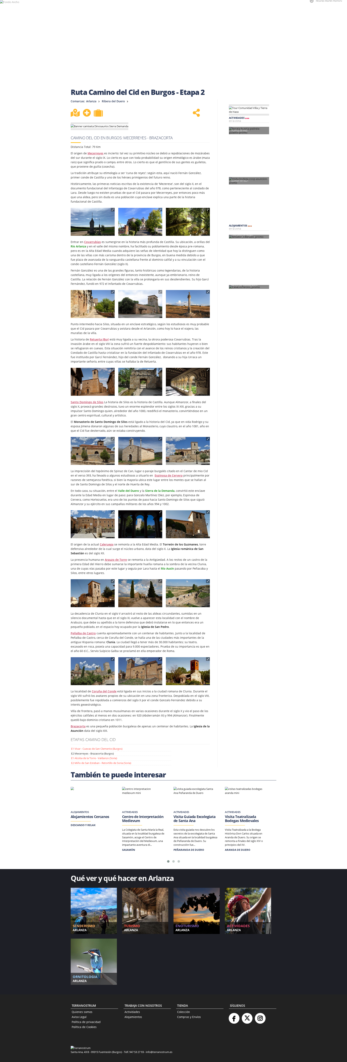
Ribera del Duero (113, 101)
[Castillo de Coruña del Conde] (93, 671)
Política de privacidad (86, 1022)
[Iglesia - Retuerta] (93, 382)
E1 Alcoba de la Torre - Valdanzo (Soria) (94, 758)
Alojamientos (133, 1017)
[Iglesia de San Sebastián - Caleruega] (188, 451)
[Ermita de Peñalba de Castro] (140, 593)
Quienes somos (82, 1012)
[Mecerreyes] (93, 222)
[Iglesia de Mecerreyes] (140, 222)
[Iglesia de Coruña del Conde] (140, 671)
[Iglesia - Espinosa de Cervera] (93, 451)
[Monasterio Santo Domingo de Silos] (188, 382)
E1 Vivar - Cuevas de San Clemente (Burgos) (96, 748)
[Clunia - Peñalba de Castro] (188, 593)
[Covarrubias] (93, 304)
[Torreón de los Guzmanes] (140, 524)
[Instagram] (260, 1016)
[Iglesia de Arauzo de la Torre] (188, 524)
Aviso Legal (79, 1017)
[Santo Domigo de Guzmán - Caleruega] (93, 524)
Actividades (132, 1012)
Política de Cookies (84, 1027)
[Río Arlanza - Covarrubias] (188, 222)
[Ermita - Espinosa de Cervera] (140, 451)
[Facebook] (234, 1016)
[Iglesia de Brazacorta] (188, 671)
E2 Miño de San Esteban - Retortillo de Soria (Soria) (101, 763)
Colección (183, 1012)
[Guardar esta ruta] (87, 113)
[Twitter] (247, 1016)
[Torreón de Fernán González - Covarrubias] (140, 304)
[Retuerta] (188, 304)
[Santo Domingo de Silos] (140, 382)
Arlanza (91, 101)
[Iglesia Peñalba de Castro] (93, 593)
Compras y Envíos (189, 1017)
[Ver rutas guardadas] (99, 113)
